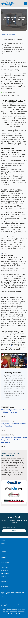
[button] (25, 3)
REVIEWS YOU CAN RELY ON (12, 51)
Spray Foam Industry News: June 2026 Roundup (14, 44)
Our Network (7, 54)
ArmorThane (11, 346)
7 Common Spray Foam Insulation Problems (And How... (12, 40)
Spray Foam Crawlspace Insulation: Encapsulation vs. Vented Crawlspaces (14, 48)
